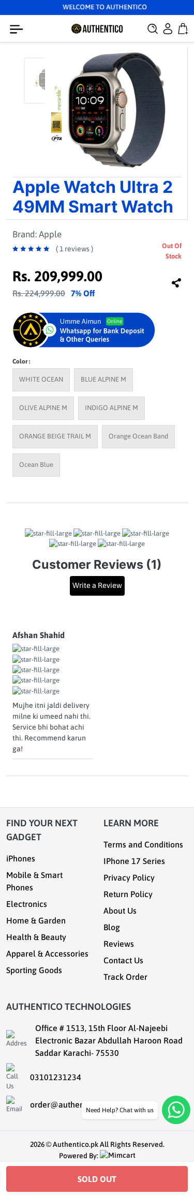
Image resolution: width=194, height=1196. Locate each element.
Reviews (118, 943)
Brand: (37, 234)
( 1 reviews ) (74, 249)
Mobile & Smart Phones (34, 881)
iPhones (20, 858)
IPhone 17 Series (134, 861)
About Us (120, 910)
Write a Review (97, 585)
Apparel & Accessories (47, 953)
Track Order (125, 976)
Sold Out (97, 1179)
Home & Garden (36, 920)
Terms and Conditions (143, 844)
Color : (21, 361)
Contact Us (123, 960)
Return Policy (128, 894)
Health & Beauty (36, 937)
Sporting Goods (34, 970)
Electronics (26, 904)
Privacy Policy (129, 877)
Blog (111, 927)
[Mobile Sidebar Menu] (18, 29)
